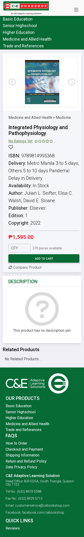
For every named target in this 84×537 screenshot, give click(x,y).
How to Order (16, 443)
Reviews (13, 528)
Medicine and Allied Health (27, 39)
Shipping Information (22, 455)
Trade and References (23, 45)
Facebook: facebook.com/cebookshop (35, 512)
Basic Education (17, 19)
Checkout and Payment (24, 449)
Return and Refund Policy (26, 461)
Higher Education (19, 32)
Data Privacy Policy (21, 467)
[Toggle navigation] (76, 10)
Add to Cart (44, 258)
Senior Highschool (20, 25)
